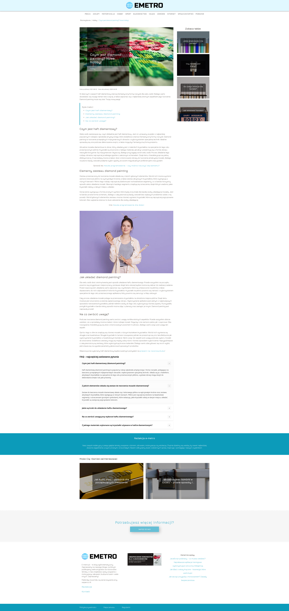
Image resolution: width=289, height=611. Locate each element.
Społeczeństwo (185, 14)
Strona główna (85, 20)
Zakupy (96, 14)
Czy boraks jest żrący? (193, 65)
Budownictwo (140, 14)
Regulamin (126, 607)
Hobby (120, 14)
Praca (88, 14)
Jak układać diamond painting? (100, 117)
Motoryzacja (108, 14)
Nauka (152, 14)
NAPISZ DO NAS (145, 529)
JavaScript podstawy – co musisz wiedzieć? (188, 559)
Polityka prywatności (88, 607)
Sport (128, 14)
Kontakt (86, 591)
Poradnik (200, 14)
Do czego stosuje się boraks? (193, 87)
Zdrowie (161, 14)
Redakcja (87, 586)
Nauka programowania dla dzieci (128, 205)
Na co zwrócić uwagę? (95, 121)
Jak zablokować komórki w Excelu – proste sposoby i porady (177, 481)
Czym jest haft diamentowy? (98, 110)
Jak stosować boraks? (193, 110)
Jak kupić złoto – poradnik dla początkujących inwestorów (111, 481)
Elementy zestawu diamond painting (102, 114)
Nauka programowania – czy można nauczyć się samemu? (132, 166)
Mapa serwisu (109, 607)
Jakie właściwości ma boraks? (193, 42)
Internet (171, 14)
